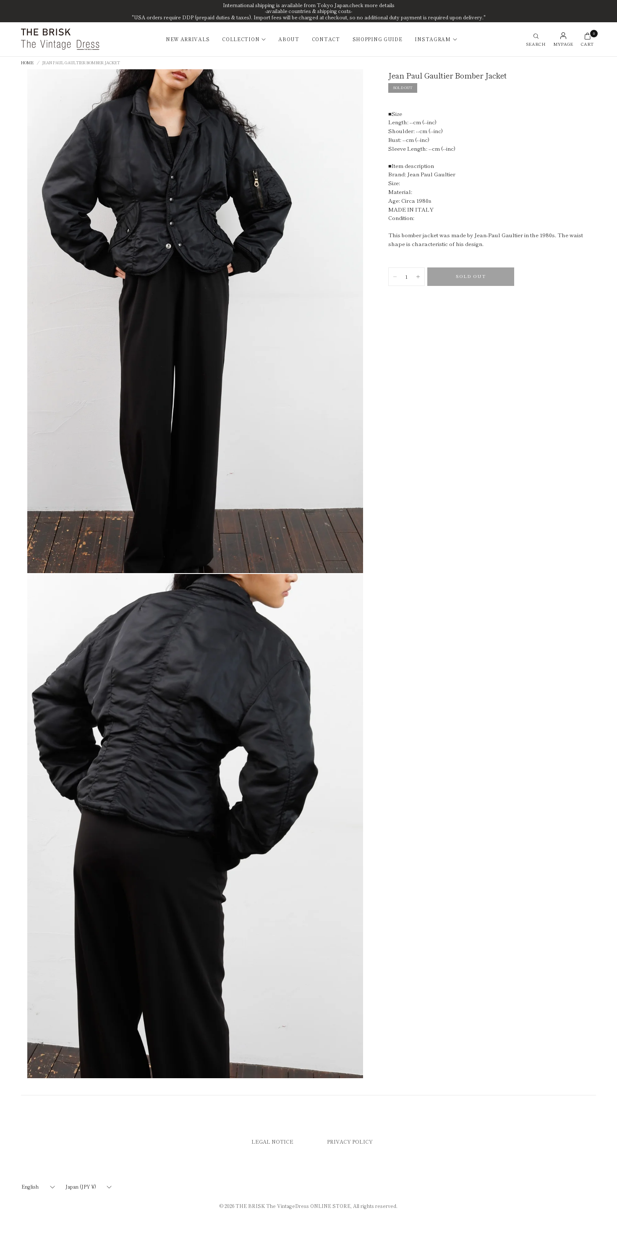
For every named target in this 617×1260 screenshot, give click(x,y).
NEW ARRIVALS (187, 39)
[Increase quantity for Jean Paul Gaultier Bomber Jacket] (418, 277)
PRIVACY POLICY (350, 1141)
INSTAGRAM (432, 39)
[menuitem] (191, 39)
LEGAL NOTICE (272, 1141)
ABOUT (288, 39)
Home (27, 63)
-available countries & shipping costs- (308, 11)
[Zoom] (350, 82)
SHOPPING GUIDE (378, 39)
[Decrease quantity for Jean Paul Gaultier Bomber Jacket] (395, 277)
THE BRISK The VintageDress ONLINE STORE (292, 1205)
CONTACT (326, 39)
